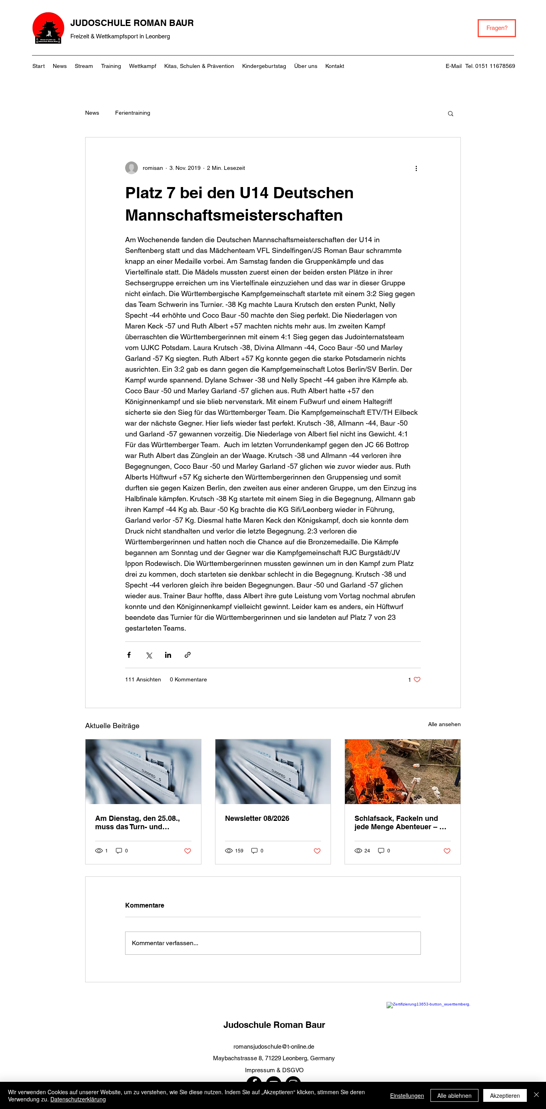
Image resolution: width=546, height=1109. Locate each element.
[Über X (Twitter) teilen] (148, 655)
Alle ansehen (444, 724)
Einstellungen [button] (407, 1095)
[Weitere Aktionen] (416, 168)
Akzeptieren (505, 1095)
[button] (450, 113)
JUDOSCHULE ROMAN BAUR (132, 23)
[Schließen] (536, 1095)
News (92, 113)
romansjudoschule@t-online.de (273, 1046)
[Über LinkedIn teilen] (168, 655)
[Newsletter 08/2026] (273, 771)
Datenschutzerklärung (78, 1099)
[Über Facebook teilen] (129, 655)
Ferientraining (132, 113)
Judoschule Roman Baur (274, 1024)
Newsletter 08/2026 (257, 818)
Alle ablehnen (454, 1095)
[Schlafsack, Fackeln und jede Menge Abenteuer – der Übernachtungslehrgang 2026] (402, 771)
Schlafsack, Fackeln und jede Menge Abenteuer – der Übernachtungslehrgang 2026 (402, 822)
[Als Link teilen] (187, 655)
